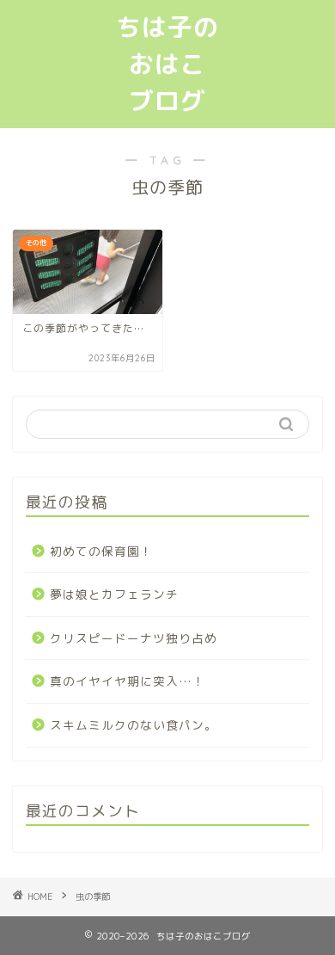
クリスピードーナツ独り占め (133, 638)
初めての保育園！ (101, 551)
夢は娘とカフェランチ (114, 594)
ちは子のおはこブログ (167, 63)
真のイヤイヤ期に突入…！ (127, 681)
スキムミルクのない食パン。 (133, 725)
